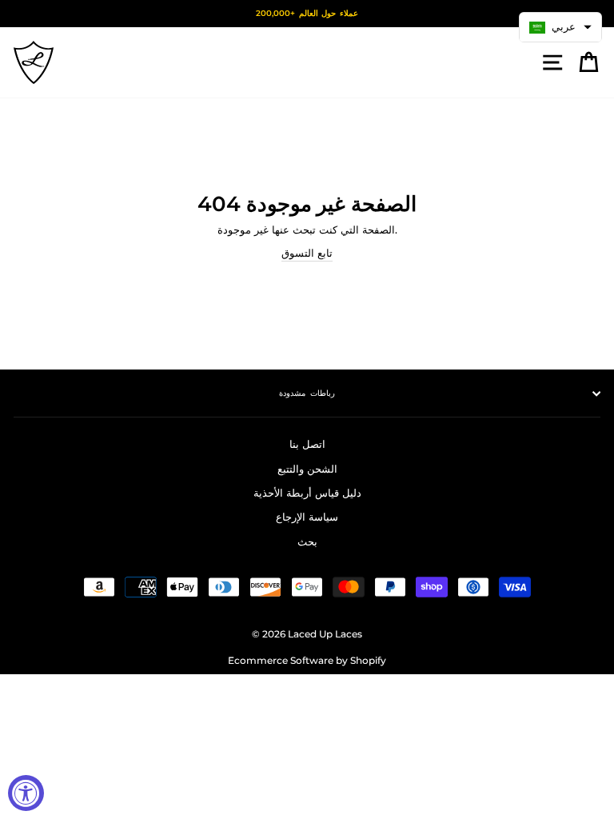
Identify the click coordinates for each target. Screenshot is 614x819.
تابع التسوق (307, 253)
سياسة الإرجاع (307, 517)
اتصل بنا (307, 444)
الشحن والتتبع (307, 469)
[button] (560, 27)
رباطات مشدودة (307, 393)
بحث (307, 542)
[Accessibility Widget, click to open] (26, 793)
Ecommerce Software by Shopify (307, 660)
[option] (307, 13)
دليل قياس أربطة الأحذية (307, 493)
